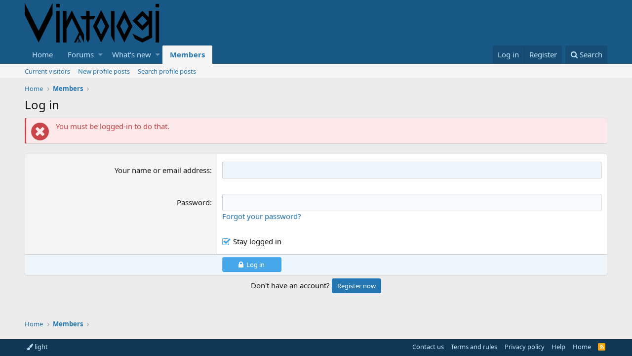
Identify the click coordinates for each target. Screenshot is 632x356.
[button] (100, 54)
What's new (131, 54)
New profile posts (104, 71)
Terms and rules (474, 346)
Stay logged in (257, 241)
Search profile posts (167, 71)
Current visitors (47, 71)
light (40, 346)
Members (187, 54)
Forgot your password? (261, 216)
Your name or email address (162, 170)
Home (42, 54)
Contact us (428, 346)
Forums (81, 54)
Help (558, 346)
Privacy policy (525, 346)
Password (193, 202)
